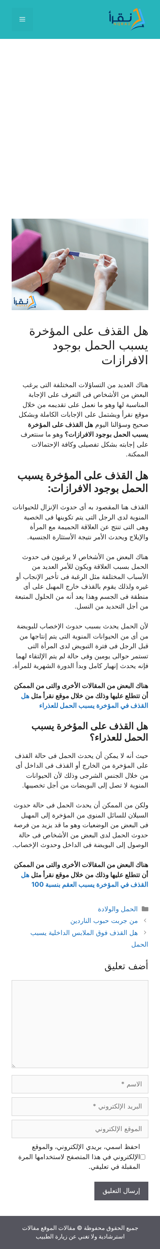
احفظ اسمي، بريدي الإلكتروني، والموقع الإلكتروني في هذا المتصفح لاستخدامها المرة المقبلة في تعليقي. (79, 1156)
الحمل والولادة (118, 909)
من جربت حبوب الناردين (104, 920)
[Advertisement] (80, 134)
